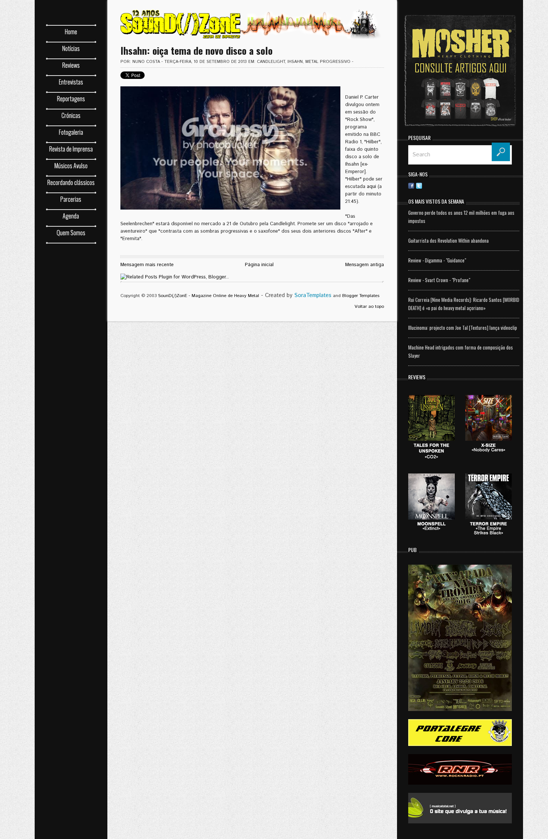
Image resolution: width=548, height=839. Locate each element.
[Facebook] (411, 185)
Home (71, 31)
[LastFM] (474, 185)
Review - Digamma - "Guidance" (437, 260)
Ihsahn (295, 62)
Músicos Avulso (71, 165)
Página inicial (259, 264)
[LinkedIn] (442, 185)
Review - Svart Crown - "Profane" (439, 280)
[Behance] (450, 185)
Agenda (71, 215)
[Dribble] (435, 185)
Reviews (71, 65)
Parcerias (70, 199)
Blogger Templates (360, 296)
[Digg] (458, 185)
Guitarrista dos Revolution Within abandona (448, 240)
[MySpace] (482, 185)
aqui (371, 186)
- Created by (295, 295)
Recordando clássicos (71, 182)
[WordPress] (489, 185)
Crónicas (71, 115)
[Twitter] (419, 185)
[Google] (505, 185)
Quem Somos (71, 232)
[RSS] (427, 185)
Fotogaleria (71, 132)
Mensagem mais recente (147, 264)
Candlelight (271, 62)
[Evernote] (466, 185)
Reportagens (71, 98)
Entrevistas (71, 81)
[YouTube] (497, 185)
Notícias (71, 48)
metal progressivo (327, 62)
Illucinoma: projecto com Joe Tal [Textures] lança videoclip (462, 327)
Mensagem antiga (364, 264)
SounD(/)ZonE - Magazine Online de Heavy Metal (208, 296)
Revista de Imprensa (71, 148)
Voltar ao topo (369, 306)
